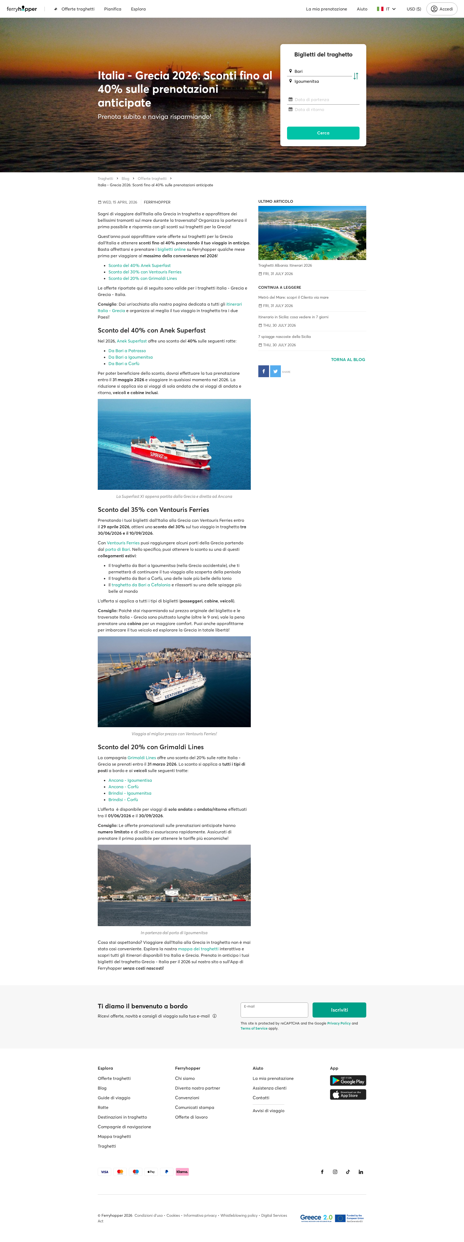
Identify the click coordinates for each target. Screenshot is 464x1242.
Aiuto (362, 9)
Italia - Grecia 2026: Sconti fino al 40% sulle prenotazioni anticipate (155, 185)
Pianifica (112, 9)
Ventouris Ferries (123, 542)
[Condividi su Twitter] (275, 371)
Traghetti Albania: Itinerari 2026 (285, 265)
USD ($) (414, 9)
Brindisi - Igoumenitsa (129, 793)
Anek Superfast (132, 341)
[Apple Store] (348, 1094)
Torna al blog (348, 359)
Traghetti (105, 178)
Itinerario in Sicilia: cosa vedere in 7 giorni (293, 317)
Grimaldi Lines (142, 757)
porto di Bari (117, 549)
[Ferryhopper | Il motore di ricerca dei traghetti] (21, 9)
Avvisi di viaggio (268, 1110)
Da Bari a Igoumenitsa (130, 357)
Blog (125, 178)
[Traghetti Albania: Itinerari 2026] (312, 233)
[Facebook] (322, 1171)
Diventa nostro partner (197, 1088)
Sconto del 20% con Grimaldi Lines (142, 278)
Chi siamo (185, 1078)
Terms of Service (254, 1028)
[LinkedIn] (361, 1171)
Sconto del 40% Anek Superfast (139, 265)
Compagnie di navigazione (124, 1126)
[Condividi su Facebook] (263, 371)
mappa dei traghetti (198, 948)
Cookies (173, 1215)
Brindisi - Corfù (123, 799)
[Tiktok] (348, 1171)
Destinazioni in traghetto (122, 1117)
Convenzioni (187, 1097)
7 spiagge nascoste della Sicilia (284, 336)
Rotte (103, 1107)
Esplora (138, 9)
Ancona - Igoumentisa (130, 780)
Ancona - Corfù (123, 786)
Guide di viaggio (114, 1097)
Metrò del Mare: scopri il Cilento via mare (293, 297)
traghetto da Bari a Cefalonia (141, 584)
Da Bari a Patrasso (127, 350)
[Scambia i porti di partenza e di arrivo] (356, 76)
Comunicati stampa (194, 1107)
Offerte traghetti (78, 9)
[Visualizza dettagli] (214, 1015)
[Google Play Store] (348, 1080)
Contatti (261, 1097)
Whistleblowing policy (239, 1215)
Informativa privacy (200, 1215)
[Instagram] (335, 1171)
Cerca (323, 132)
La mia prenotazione (326, 9)
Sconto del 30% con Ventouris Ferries (145, 271)
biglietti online (172, 249)
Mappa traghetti (114, 1136)
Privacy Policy (339, 1023)
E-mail (249, 1006)
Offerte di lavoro (191, 1117)
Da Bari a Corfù (123, 363)
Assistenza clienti (270, 1088)
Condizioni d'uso (149, 1215)
